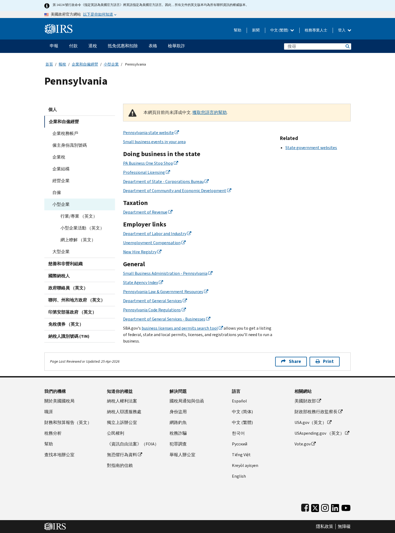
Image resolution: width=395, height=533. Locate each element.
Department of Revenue (145, 212)
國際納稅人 (59, 276)
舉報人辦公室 (182, 455)
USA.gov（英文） (310, 422)
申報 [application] (54, 46)
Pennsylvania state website (148, 132)
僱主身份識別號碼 (69, 145)
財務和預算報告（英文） (68, 422)
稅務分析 (53, 433)
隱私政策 (324, 526)
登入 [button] (342, 30)
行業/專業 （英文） (78, 216)
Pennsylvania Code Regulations (152, 310)
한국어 (238, 433)
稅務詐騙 (178, 433)
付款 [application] (73, 46)
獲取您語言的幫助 (209, 112)
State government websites (311, 147)
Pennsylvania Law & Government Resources (163, 291)
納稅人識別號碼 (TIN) (68, 336)
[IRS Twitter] (315, 507)
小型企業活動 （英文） (82, 228)
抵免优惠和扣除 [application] (123, 46)
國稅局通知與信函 (187, 401)
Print (328, 361)
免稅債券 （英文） (66, 324)
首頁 (49, 64)
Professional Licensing (144, 172)
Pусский (239, 444)
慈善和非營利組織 (65, 263)
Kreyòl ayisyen (245, 465)
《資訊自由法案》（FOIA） (133, 444)
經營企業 (61, 180)
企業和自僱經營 (85, 64)
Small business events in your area (154, 142)
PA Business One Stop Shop (148, 163)
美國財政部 (305, 401)
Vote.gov (303, 444)
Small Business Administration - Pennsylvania (165, 273)
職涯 (48, 412)
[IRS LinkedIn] (335, 507)
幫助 (237, 30)
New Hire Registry (139, 252)
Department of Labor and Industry (154, 233)
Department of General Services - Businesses (164, 319)
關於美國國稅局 (59, 401)
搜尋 (347, 46)
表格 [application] (153, 46)
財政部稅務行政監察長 (316, 412)
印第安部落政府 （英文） (72, 312)
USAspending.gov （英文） (319, 433)
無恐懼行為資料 (122, 455)
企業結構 (61, 169)
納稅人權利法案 (122, 401)
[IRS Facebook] (305, 507)
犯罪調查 (178, 444)
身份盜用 (178, 412)
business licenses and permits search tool (180, 328)
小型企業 (111, 64)
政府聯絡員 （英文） (68, 288)
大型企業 (61, 251)
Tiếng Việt (241, 455)
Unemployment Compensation (152, 243)
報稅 (62, 64)
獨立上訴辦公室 (122, 422)
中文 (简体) (242, 412)
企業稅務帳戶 (65, 133)
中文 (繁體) (279, 30)
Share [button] (295, 361)
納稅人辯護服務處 (124, 412)
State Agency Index (140, 282)
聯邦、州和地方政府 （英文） (76, 300)
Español (239, 401)
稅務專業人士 (316, 30)
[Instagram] (325, 507)
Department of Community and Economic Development (174, 190)
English (239, 476)
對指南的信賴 (120, 465)
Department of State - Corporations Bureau (163, 181)
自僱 (56, 192)
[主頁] (59, 26)
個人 (52, 109)
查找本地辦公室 (59, 455)
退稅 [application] (92, 46)
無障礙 (344, 526)
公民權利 (115, 433)
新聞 (256, 30)
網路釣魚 (178, 422)
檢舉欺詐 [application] (176, 46)
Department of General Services (152, 301)
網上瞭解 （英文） (78, 240)
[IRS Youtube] (346, 507)
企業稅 (58, 157)
